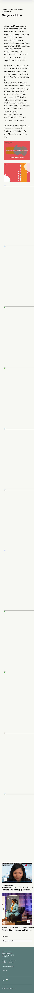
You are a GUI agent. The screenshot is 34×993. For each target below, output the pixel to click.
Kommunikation (6, 9)
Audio (3, 885)
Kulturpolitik (9, 887)
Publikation (20, 9)
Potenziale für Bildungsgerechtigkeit (16, 890)
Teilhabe (31, 887)
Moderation (14, 9)
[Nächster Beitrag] (17, 909)
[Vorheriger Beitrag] (17, 873)
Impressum (5, 970)
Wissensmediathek (7, 11)
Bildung (7, 885)
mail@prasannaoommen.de (9, 961)
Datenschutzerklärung (8, 966)
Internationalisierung (15, 927)
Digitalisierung (5, 927)
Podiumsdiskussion (24, 887)
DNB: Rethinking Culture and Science (16, 930)
